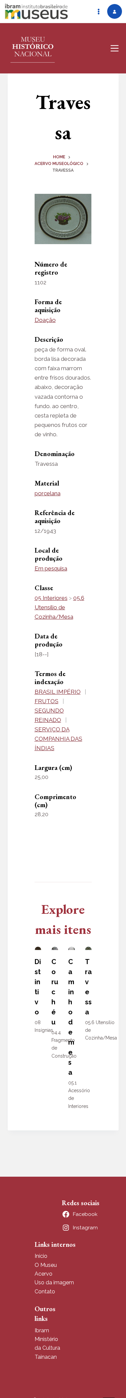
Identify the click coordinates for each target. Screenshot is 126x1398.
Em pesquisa (51, 568)
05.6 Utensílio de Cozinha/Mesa (59, 607)
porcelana (47, 493)
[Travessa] (88, 948)
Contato (45, 1291)
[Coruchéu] (54, 948)
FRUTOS (46, 701)
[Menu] (115, 48)
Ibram (42, 1330)
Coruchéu (54, 992)
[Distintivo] (38, 948)
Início (41, 1256)
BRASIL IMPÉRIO (58, 691)
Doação (45, 320)
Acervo (43, 1274)
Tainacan (46, 1357)
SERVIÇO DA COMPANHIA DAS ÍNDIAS (58, 738)
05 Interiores (51, 598)
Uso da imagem (54, 1282)
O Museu (46, 1265)
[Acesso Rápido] (98, 11)
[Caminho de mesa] (71, 948)
